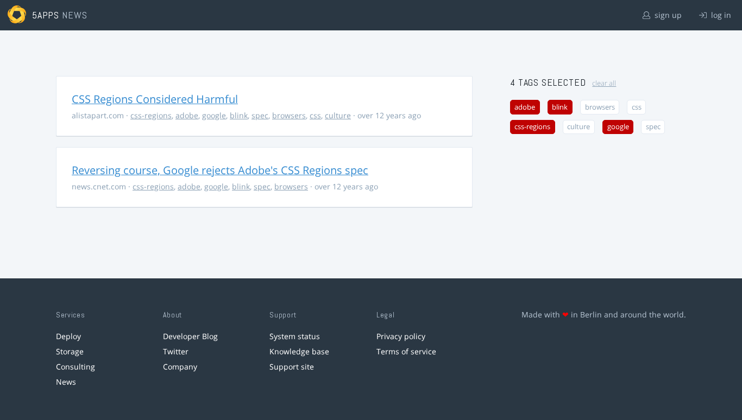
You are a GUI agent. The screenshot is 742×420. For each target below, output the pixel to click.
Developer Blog (190, 336)
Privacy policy (400, 336)
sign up (667, 15)
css (315, 115)
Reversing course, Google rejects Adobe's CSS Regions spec (220, 170)
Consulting (75, 366)
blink (239, 115)
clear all (604, 83)
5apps (46, 15)
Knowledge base (299, 351)
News (66, 382)
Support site (291, 366)
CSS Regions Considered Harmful (155, 99)
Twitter (175, 351)
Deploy (68, 336)
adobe (186, 115)
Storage (70, 351)
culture (338, 115)
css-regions (151, 115)
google (214, 115)
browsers (289, 115)
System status (294, 336)
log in (720, 15)
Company (180, 366)
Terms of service (406, 351)
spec (259, 115)
